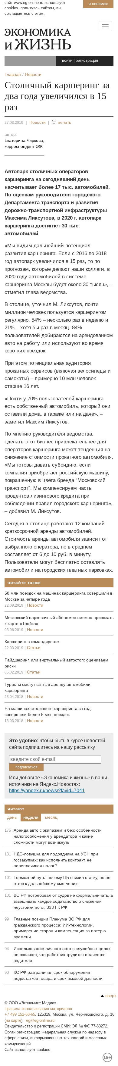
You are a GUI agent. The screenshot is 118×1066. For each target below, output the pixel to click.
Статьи (34, 647)
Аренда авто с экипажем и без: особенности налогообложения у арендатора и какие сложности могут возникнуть (58, 836)
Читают (16, 808)
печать (64, 122)
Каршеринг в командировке (32, 641)
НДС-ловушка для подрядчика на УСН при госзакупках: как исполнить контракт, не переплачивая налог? (56, 860)
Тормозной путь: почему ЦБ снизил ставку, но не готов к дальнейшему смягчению (62, 880)
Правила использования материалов (38, 1008)
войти (67, 60)
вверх (110, 995)
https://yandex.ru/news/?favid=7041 (47, 790)
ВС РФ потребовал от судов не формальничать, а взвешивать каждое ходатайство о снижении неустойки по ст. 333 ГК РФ (63, 901)
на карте (13, 1020)
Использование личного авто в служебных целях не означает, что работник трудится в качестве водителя (62, 954)
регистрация (87, 60)
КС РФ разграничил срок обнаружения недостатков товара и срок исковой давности (58, 975)
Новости (37, 122)
